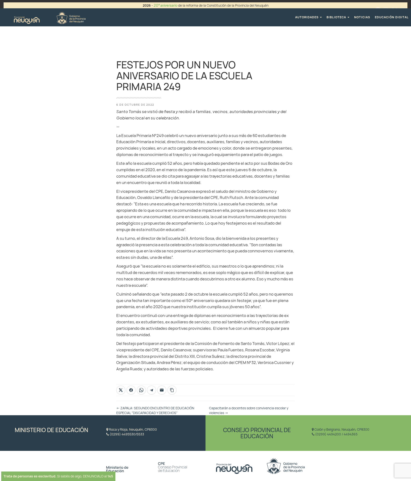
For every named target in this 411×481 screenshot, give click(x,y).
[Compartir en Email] (161, 390)
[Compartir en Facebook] (131, 390)
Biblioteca (337, 17)
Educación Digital (392, 17)
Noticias (362, 17)
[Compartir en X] (120, 390)
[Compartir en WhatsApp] (141, 390)
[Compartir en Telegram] (151, 390)
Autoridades (307, 17)
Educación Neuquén (49, 17)
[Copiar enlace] (171, 390)
